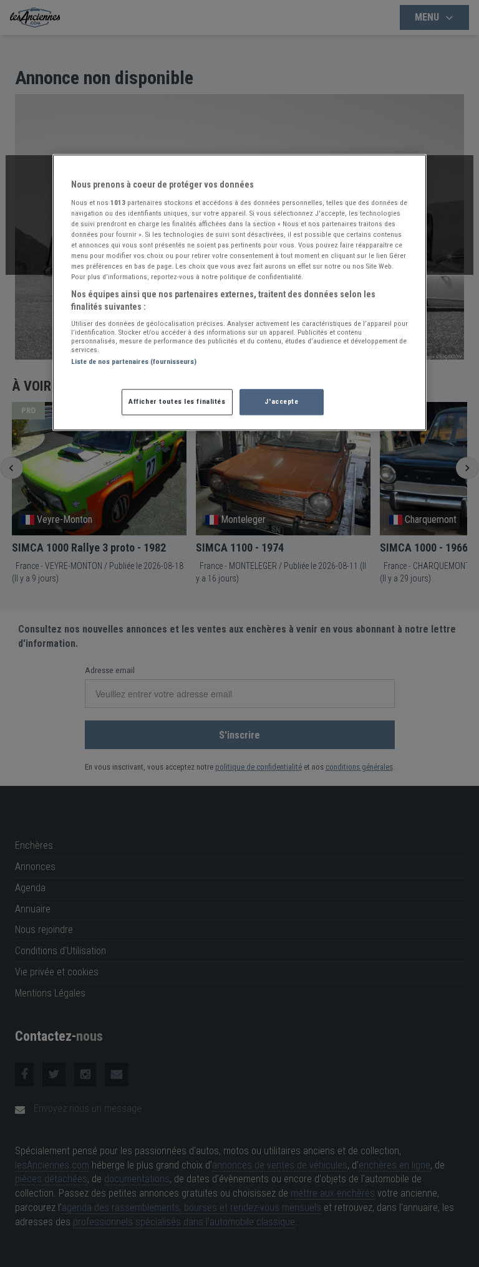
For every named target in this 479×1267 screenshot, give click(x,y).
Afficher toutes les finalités (177, 401)
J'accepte (281, 401)
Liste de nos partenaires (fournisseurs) (133, 362)
